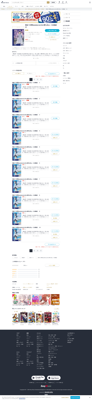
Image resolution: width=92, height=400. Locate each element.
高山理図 (56, 324)
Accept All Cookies (75, 397)
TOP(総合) (3, 9)
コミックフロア (9, 9)
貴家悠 (37, 324)
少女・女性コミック (67, 50)
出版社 (64, 75)
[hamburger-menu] (89, 2)
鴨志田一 (23, 257)
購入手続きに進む (53, 30)
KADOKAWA (49, 287)
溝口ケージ (32, 257)
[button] (59, 382)
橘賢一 (40, 324)
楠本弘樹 (30, 324)
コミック (15, 9)
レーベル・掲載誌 (67, 78)
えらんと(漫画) (28, 32)
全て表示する (36, 91)
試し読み (55, 218)
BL (63, 65)
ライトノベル (66, 53)
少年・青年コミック (67, 48)
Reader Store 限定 (67, 33)
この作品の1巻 (18, 63)
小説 (64, 55)
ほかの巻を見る (53, 39)
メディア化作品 (66, 35)
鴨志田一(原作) (33, 32)
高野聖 (53, 324)
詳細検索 (53, 2)
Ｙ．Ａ (33, 324)
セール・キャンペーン (67, 28)
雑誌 (64, 58)
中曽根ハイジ (46, 324)
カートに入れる (53, 33)
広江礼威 (22, 324)
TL (63, 68)
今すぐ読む (55, 86)
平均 (25, 265)
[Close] (89, 397)
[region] (46, 397)
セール (64, 83)
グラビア (65, 60)
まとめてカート (53, 73)
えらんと (16, 257)
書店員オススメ (66, 30)
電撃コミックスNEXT (36, 34)
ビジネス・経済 (66, 63)
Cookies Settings (65, 397)
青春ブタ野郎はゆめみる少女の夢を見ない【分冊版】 (34, 9)
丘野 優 (51, 324)
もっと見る (37, 58)
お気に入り (53, 37)
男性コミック (21, 9)
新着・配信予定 (66, 80)
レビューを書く (28, 37)
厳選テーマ (65, 38)
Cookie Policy (22, 398)
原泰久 (13, 324)
